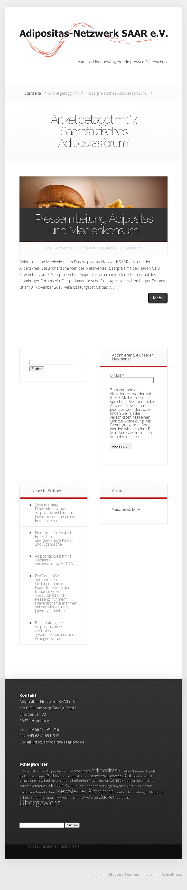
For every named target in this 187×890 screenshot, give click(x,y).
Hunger (129, 780)
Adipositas (104, 770)
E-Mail (117, 375)
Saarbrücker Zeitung (130, 792)
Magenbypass (115, 786)
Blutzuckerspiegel (32, 776)
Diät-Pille (139, 776)
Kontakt (72, 846)
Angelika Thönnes (131, 771)
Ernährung (27, 780)
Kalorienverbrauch (33, 786)
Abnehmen (80, 771)
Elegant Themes (124, 874)
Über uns (101, 62)
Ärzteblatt (123, 797)
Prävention (101, 791)
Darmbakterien (77, 776)
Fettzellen (80, 780)
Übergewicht (39, 802)
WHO (86, 797)
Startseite (32, 93)
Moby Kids (133, 786)
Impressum (135, 62)
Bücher (60, 776)
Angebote (117, 62)
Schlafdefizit (155, 792)
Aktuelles (85, 62)
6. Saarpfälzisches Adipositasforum (44, 771)
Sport (50, 797)
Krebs (70, 785)
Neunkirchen (45, 792)
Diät (127, 775)
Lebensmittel (94, 786)
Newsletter (72, 791)
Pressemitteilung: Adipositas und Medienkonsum (93, 224)
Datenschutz (156, 62)
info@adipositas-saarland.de (58, 742)
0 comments (131, 248)
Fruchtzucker (98, 780)
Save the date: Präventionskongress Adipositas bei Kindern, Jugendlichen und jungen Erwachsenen (55, 512)
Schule (24, 797)
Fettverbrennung (57, 780)
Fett (40, 780)
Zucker (107, 796)
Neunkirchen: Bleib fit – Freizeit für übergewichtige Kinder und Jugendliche (54, 538)
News (111, 248)
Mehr (158, 298)
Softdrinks (38, 797)
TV (57, 797)
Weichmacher (70, 797)
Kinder (56, 785)
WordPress (172, 874)
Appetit (150, 771)
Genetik (116, 780)
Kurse (79, 786)
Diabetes (114, 775)
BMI (50, 776)
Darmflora (97, 775)
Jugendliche (145, 780)
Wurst (94, 797)
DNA (149, 776)
